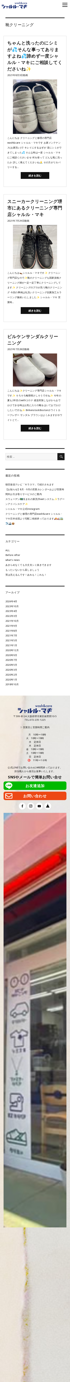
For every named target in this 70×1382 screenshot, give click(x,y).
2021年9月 (11, 625)
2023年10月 (12, 606)
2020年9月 (11, 655)
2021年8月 (11, 630)
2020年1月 (11, 679)
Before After (12, 555)
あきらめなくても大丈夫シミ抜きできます (28, 564)
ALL (7, 550)
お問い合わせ (35, 795)
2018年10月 (12, 684)
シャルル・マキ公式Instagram (22, 508)
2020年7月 (11, 659)
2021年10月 (12, 620)
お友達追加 (35, 785)
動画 (25, 75)
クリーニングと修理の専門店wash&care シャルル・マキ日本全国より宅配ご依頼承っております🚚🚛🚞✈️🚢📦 (34, 518)
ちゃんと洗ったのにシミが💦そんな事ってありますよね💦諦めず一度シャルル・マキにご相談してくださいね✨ (34, 56)
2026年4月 (11, 601)
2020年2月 (11, 674)
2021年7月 (11, 635)
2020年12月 (12, 650)
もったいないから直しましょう (22, 569)
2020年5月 (11, 664)
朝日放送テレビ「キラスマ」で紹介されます (29, 484)
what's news (12, 560)
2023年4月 (11, 611)
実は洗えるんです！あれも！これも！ (26, 574)
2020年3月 (11, 669)
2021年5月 (11, 640)
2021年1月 (11, 645)
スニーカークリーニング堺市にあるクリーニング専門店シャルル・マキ (34, 207)
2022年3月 (11, 616)
